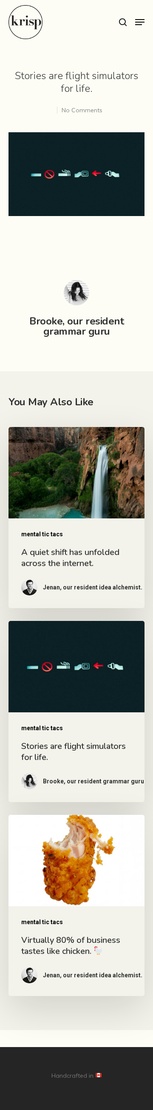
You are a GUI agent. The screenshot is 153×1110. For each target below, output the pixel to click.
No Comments (82, 110)
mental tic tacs (42, 534)
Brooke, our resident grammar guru (76, 326)
